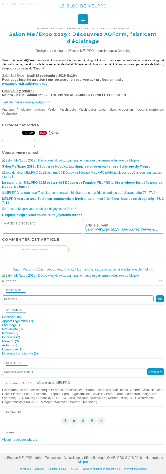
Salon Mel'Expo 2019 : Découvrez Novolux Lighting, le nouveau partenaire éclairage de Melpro (83, 269)
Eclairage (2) (11, 337)
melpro (84, 28)
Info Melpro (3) (12, 329)
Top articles (24, 469)
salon (71, 28)
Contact (39, 469)
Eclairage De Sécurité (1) (20, 353)
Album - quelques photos (19, 439)
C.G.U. (75, 469)
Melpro (83, 462)
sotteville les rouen (111, 28)
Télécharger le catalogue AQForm (26, 102)
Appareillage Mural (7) (17, 321)
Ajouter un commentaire (35, 249)
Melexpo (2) (10, 341)
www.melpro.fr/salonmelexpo (24, 83)
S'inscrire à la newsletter (18, 143)
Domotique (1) (12, 349)
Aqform (42, 28)
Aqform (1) (9, 345)
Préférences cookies (135, 469)
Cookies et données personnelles (101, 469)
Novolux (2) (10, 333)
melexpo (58, 28)
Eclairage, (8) (11, 317)
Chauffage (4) (11, 325)
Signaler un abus (57, 469)
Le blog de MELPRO (83, 6)
